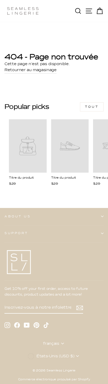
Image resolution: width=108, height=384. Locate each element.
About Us (17, 216)
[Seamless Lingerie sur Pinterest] (36, 324)
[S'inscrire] (79, 307)
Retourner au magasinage (30, 69)
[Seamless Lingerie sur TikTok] (46, 324)
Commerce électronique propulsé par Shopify (54, 379)
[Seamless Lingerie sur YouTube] (27, 324)
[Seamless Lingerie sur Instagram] (7, 324)
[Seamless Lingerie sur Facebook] (17, 324)
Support (16, 233)
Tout (92, 107)
